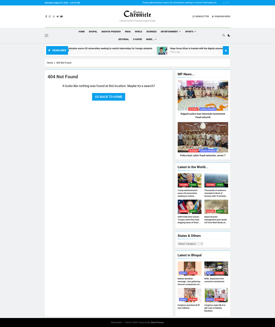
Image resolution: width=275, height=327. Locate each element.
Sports (189, 31)
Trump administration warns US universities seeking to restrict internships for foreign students (179, 3)
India (128, 31)
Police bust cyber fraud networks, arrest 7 (203, 155)
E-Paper (137, 39)
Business (152, 31)
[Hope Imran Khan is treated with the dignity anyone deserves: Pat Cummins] (150, 52)
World (138, 31)
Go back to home (108, 97)
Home (82, 31)
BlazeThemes (157, 322)
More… (150, 39)
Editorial (123, 39)
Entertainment (169, 31)
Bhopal (93, 31)
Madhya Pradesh (111, 31)
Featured (193, 109)
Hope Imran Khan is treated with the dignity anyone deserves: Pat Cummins (197, 48)
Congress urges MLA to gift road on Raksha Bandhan (214, 308)
